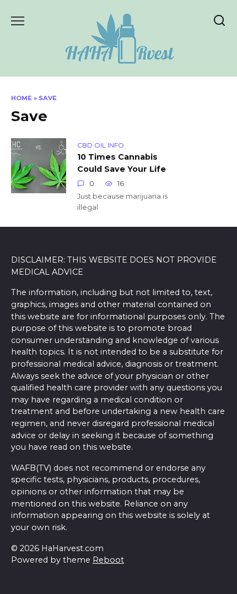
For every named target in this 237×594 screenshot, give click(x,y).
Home (21, 98)
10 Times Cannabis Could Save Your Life (121, 163)
